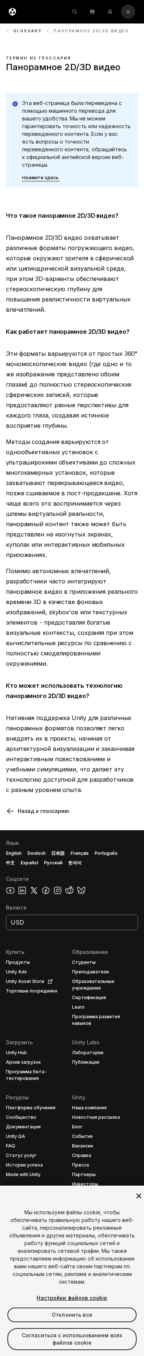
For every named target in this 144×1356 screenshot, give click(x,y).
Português (106, 853)
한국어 (75, 862)
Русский (53, 862)
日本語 (58, 853)
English (13, 853)
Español (29, 862)
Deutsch (36, 853)
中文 (10, 862)
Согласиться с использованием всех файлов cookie (72, 1339)
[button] (40, 177)
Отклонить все (72, 1315)
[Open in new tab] (48, 981)
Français (80, 853)
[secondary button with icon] (128, 12)
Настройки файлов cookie (72, 1298)
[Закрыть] (138, 1196)
